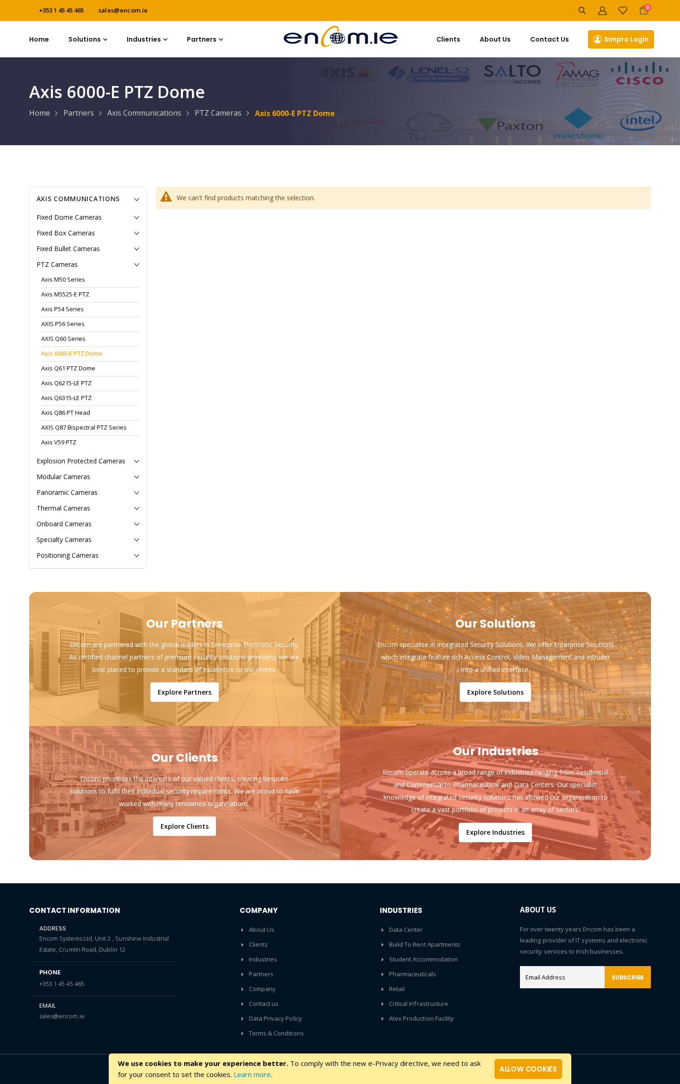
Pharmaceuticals (412, 974)
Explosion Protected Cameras (81, 460)
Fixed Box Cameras (66, 232)
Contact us (264, 1003)
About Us (262, 929)
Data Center (406, 929)
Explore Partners (184, 691)
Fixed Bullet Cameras (68, 248)
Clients (448, 39)
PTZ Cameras (218, 113)
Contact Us (549, 39)
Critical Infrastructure (419, 1003)
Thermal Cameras (63, 508)
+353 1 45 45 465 (61, 984)
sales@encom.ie (123, 10)
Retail (397, 989)
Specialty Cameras (64, 539)
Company (262, 989)
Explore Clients (185, 825)
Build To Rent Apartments (425, 944)
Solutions (84, 39)
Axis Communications (144, 113)
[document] (340, 1069)
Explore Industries (495, 832)
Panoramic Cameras (67, 492)
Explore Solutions (495, 691)
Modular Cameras (63, 476)
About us (495, 39)
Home (39, 39)
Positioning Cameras (68, 555)
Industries (263, 959)
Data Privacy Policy (275, 1018)
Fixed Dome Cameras (69, 217)
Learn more (252, 1074)
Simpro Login (626, 39)
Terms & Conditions (276, 1033)
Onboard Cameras (64, 523)
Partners (78, 113)
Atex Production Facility (421, 1018)
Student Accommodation (423, 959)
